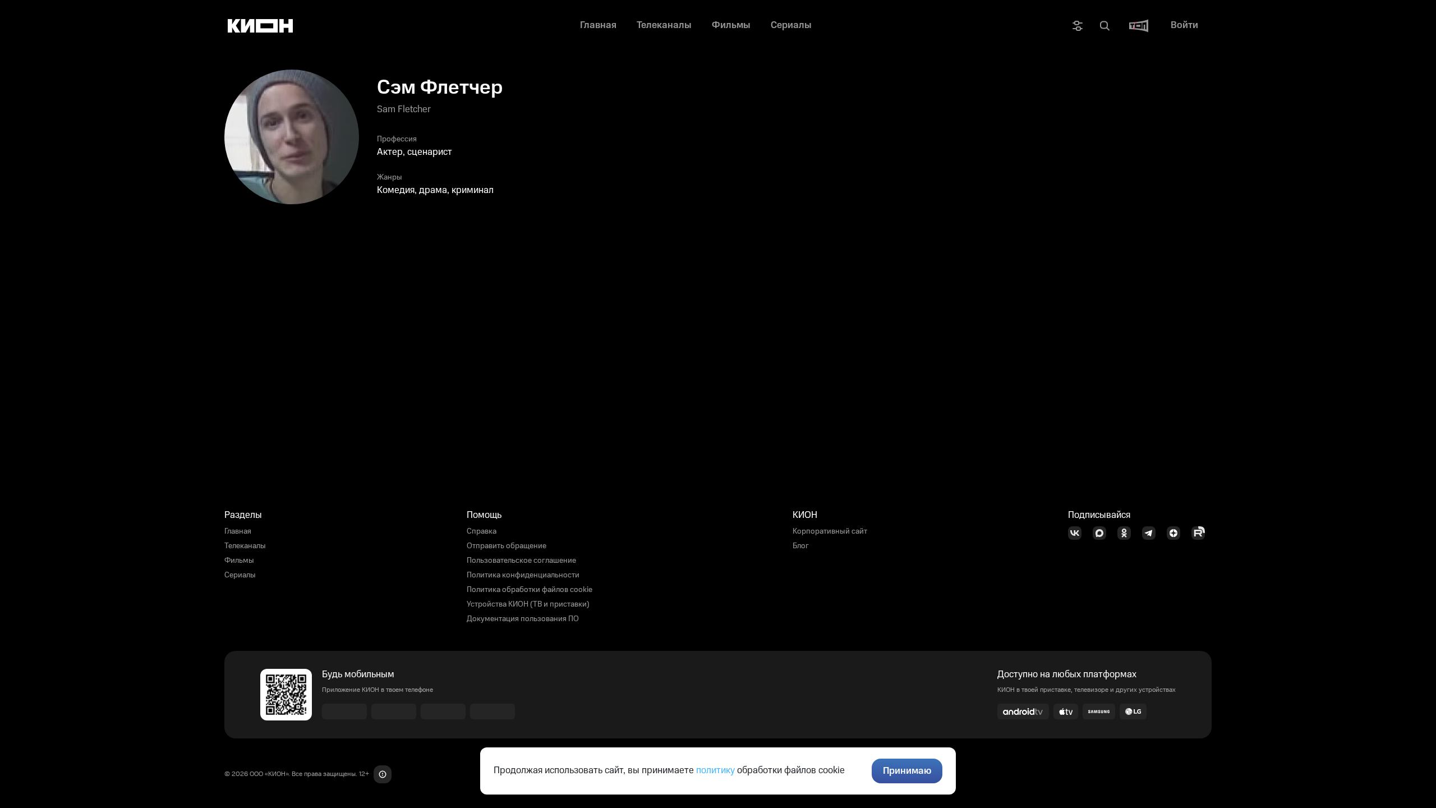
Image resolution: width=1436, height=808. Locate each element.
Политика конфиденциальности (523, 575)
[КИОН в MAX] (1103, 533)
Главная (237, 531)
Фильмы (239, 561)
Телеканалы (245, 546)
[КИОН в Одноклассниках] (1127, 533)
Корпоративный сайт (830, 531)
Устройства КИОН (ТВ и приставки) (528, 604)
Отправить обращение (506, 546)
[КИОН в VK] (1078, 533)
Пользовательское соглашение (521, 561)
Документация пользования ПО (523, 619)
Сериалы (240, 575)
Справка (481, 531)
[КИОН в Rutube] (1201, 533)
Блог (801, 546)
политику (715, 770)
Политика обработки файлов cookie (529, 590)
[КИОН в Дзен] (1177, 533)
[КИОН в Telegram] (1152, 533)
